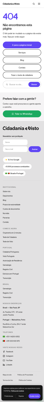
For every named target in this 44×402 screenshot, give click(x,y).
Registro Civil (7, 269)
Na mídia (6, 213)
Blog (22, 60)
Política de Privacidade (25, 375)
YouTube (9, 360)
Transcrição (7, 278)
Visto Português (8, 256)
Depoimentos (8, 196)
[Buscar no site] (33, 3)
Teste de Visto (8, 242)
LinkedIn (9, 365)
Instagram (9, 356)
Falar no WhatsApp (23, 114)
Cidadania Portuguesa (11, 252)
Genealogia (7, 265)
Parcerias (6, 218)
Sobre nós (6, 191)
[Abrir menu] (39, 4)
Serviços (22, 52)
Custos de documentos (11, 209)
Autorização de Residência (12, 261)
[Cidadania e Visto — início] (11, 3)
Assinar (35, 149)
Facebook (9, 352)
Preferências (8, 396)
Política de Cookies (25, 380)
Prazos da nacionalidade (11, 205)
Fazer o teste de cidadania (22, 75)
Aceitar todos (34, 396)
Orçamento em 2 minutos (12, 233)
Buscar (34, 84)
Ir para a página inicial (22, 45)
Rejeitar (21, 396)
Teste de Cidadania (10, 237)
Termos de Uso (8, 380)
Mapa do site (7, 375)
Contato (22, 67)
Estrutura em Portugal (11, 274)
